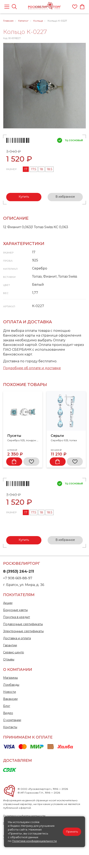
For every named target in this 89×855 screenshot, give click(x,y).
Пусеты (14, 436)
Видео (8, 713)
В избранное (65, 196)
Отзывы (8, 659)
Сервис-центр (13, 652)
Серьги (57, 436)
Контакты (10, 727)
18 (41, 169)
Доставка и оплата (17, 638)
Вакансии (10, 699)
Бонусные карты (15, 610)
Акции (7, 603)
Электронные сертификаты (23, 631)
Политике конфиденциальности (34, 841)
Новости (9, 692)
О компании (12, 720)
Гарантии (10, 645)
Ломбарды (11, 685)
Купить (24, 196)
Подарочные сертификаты (23, 624)
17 (25, 169)
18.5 (49, 169)
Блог (6, 706)
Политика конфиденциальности (24, 815)
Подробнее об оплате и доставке (32, 368)
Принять (72, 831)
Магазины (10, 678)
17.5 (33, 169)
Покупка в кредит (16, 617)
